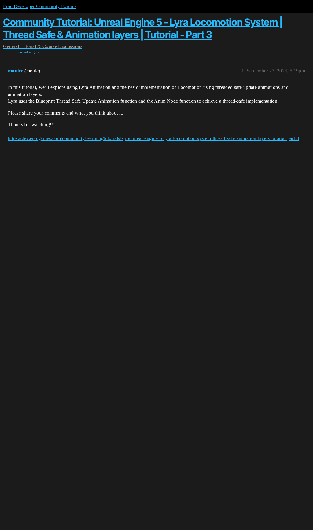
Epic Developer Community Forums (39, 6)
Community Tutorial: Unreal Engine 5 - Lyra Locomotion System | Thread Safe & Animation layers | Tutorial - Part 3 (142, 28)
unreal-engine (28, 52)
